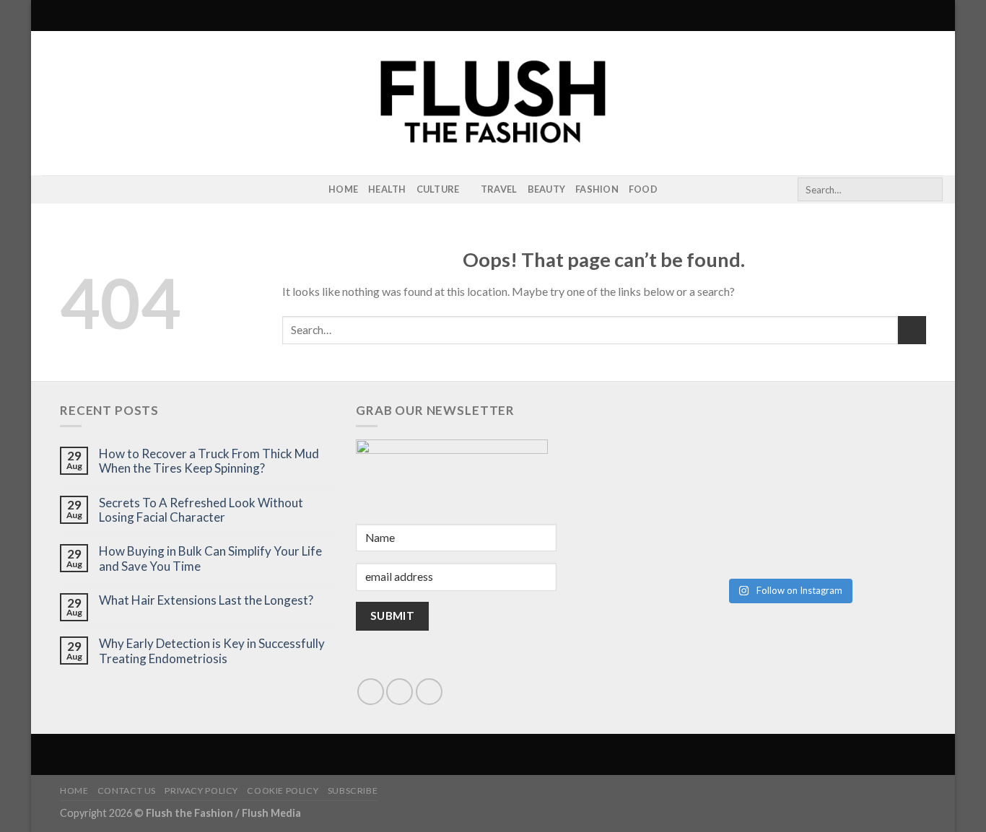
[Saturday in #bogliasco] (858, 450)
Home (343, 189)
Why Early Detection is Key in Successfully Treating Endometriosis (212, 650)
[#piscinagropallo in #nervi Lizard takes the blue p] (858, 528)
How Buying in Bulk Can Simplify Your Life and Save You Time (210, 558)
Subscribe (353, 790)
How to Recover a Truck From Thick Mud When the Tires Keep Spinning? (209, 461)
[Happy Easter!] (720, 528)
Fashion (597, 189)
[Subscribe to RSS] (70, 189)
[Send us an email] (399, 691)
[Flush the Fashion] (493, 103)
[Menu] (50, 15)
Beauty (547, 189)
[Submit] (929, 190)
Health (387, 189)
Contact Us (126, 790)
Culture (438, 189)
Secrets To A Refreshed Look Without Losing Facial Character (201, 510)
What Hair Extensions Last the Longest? (206, 600)
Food (643, 189)
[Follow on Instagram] (51, 189)
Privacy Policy (201, 790)
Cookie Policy (282, 790)
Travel (499, 189)
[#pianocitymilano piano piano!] (720, 450)
